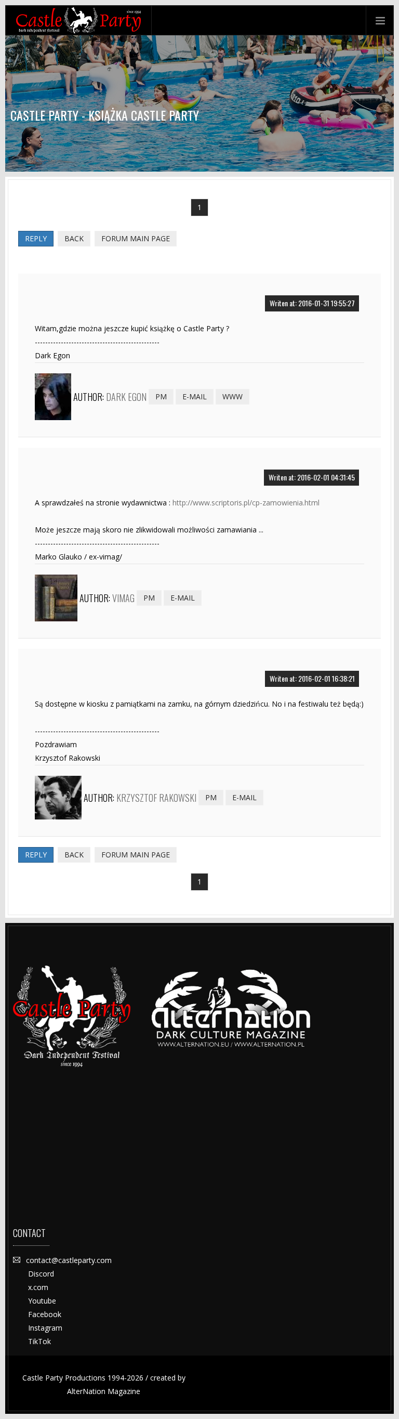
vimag (123, 598)
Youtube (42, 1301)
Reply (36, 238)
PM (161, 396)
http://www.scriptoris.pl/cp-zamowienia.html (246, 502)
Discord (41, 1274)
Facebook (44, 1314)
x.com (38, 1287)
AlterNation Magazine (103, 1391)
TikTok (39, 1341)
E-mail (194, 396)
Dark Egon (126, 396)
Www (232, 396)
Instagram (45, 1328)
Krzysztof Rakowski (156, 797)
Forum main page (135, 238)
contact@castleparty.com (69, 1260)
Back (74, 238)
